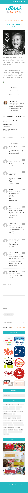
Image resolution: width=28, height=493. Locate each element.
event (9, 418)
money (21, 422)
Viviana (11, 189)
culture (5, 411)
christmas (19, 406)
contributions (7, 409)
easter (5, 418)
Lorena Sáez (13, 223)
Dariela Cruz (15, 94)
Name (5, 298)
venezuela (6, 434)
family (18, 418)
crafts (17, 409)
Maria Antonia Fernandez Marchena (13, 173)
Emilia (11, 206)
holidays (20, 420)
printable (18, 427)
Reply (23, 146)
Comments (14, 87)
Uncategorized (18, 20)
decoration (20, 411)
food (5, 420)
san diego (10, 429)
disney (10, 413)
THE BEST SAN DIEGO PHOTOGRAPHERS (18, 327)
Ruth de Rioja (13, 146)
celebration (12, 406)
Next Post (21, 137)
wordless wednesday (14, 22)
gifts (9, 420)
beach (22, 404)
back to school (15, 404)
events (14, 418)
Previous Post (8, 137)
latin (5, 422)
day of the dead (12, 411)
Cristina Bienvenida (15, 239)
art (9, 404)
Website (5, 308)
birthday (6, 406)
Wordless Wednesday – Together (11, 120)
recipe (5, 429)
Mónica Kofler (13, 252)
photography (9, 20)
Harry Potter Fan (7, 124)
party (5, 427)
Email (4, 303)
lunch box (15, 422)
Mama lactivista (14, 160)
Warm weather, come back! (10, 129)
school (16, 429)
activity (5, 404)
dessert (5, 413)
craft (13, 409)
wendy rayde (13, 271)
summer (21, 429)
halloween (14, 420)
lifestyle (10, 422)
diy (14, 413)
